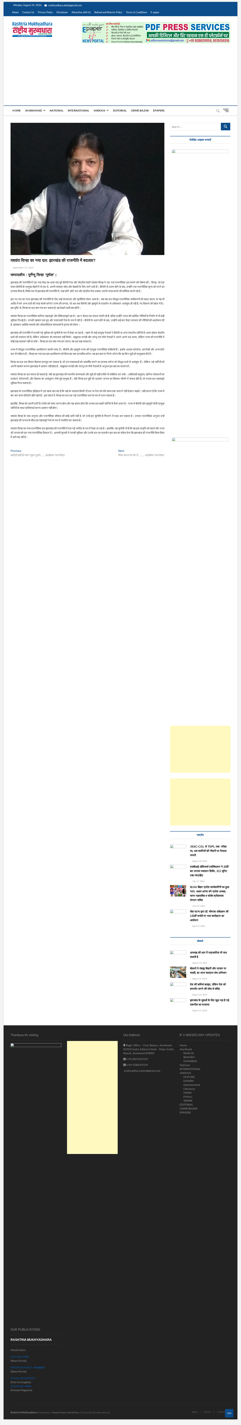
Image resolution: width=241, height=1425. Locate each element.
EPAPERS (159, 110)
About (15, 12)
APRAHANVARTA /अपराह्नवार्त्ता (27, 1367)
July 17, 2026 (198, 881)
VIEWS (187, 1092)
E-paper (155, 12)
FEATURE (189, 1076)
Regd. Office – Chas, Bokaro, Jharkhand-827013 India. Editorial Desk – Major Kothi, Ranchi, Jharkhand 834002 (148, 1049)
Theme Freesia (59, 1412)
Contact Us (28, 12)
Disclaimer (62, 12)
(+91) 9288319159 (137, 1064)
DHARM (188, 1080)
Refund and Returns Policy (108, 12)
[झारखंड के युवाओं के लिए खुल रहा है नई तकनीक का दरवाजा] (178, 1004)
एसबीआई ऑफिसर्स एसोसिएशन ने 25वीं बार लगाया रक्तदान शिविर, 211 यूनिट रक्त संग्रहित (209, 871)
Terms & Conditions (136, 12)
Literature (189, 1088)
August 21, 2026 (199, 1010)
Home (16, 110)
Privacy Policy (45, 12)
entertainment (191, 1084)
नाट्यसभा (187, 1100)
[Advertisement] (120, 77)
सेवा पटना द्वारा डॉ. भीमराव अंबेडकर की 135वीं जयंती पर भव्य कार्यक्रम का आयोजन (209, 916)
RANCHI (188, 1053)
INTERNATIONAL (78, 110)
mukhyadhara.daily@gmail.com (65, 5)
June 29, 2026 (198, 906)
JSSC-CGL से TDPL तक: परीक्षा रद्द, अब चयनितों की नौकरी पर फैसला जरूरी (208, 851)
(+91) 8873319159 (137, 1059)
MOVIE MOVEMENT (23, 1378)
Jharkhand (33, 110)
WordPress (73, 1412)
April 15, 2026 (198, 926)
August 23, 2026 (199, 962)
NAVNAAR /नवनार (21, 1386)
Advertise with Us (81, 12)
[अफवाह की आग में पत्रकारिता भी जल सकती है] (178, 956)
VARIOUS (99, 110)
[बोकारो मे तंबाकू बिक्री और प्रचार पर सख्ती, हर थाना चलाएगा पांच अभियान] (178, 972)
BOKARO (189, 1057)
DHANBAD (190, 1061)
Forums (207, 1412)
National (56, 110)
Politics (187, 1096)
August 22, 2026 (199, 978)
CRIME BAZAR (140, 110)
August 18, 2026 (199, 861)
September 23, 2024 (22, 267)
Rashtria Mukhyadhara (24, 1412)
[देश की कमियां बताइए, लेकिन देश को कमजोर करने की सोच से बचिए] (178, 988)
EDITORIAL (120, 110)
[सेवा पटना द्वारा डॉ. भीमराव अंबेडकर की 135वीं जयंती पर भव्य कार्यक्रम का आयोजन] (178, 915)
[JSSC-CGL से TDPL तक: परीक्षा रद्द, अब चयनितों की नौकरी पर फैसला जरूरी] (178, 850)
